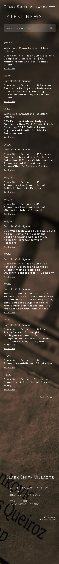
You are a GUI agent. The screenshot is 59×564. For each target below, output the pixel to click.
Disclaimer (49, 516)
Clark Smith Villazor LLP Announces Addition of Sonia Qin (28, 362)
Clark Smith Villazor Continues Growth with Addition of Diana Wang (26, 382)
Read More (9, 68)
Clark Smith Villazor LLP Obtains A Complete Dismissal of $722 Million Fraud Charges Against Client (29, 60)
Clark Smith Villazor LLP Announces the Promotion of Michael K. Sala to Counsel (25, 206)
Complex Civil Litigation (17, 81)
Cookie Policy (47, 519)
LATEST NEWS (23, 16)
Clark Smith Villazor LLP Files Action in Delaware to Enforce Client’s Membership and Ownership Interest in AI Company (29, 268)
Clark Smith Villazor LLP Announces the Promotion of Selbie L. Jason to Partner (25, 184)
